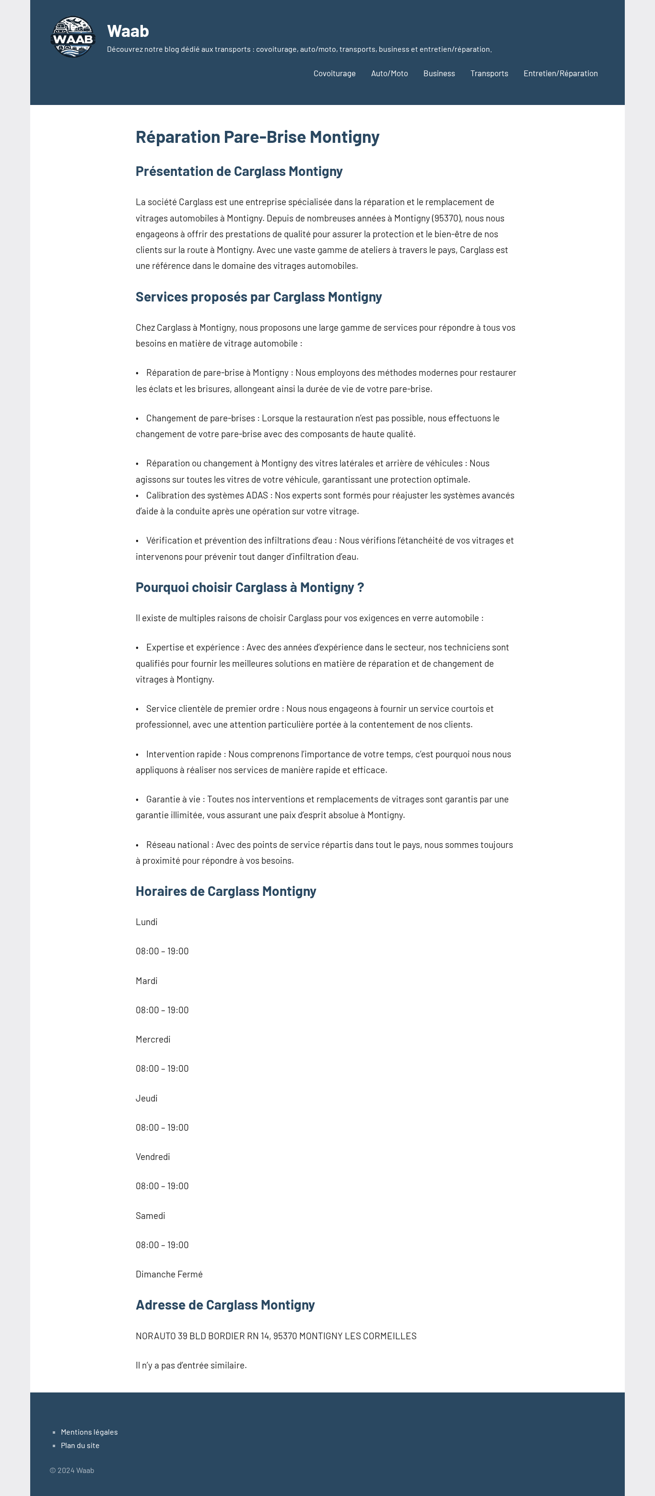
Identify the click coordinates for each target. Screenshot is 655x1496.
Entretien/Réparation (561, 73)
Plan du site (80, 1445)
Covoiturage (335, 73)
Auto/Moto (389, 73)
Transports (489, 73)
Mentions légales (89, 1431)
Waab (128, 30)
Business (439, 73)
